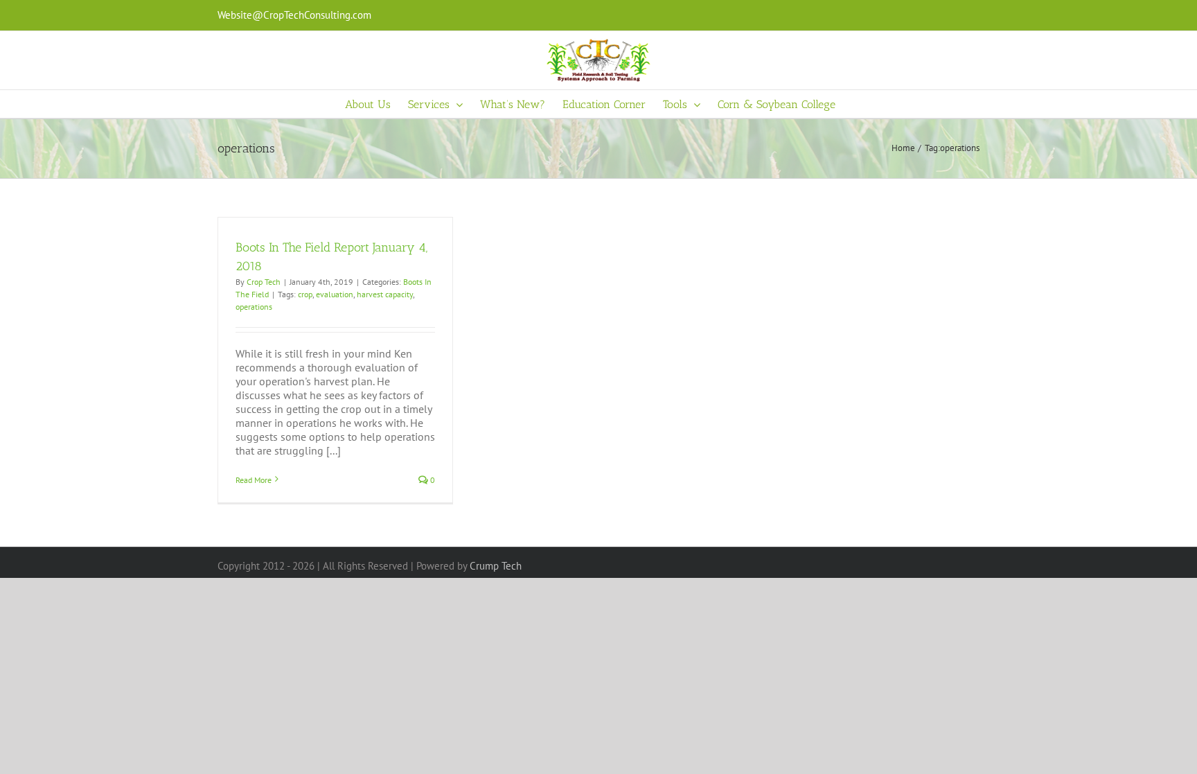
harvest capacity (385, 294)
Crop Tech (264, 281)
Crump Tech (496, 565)
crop (305, 294)
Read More (254, 480)
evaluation (334, 294)
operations (254, 306)
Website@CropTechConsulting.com (294, 14)
